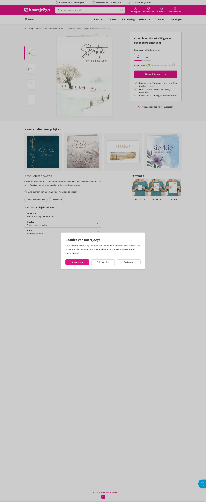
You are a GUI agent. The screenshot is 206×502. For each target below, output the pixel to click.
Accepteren (77, 262)
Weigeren (128, 262)
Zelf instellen (103, 262)
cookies (102, 245)
